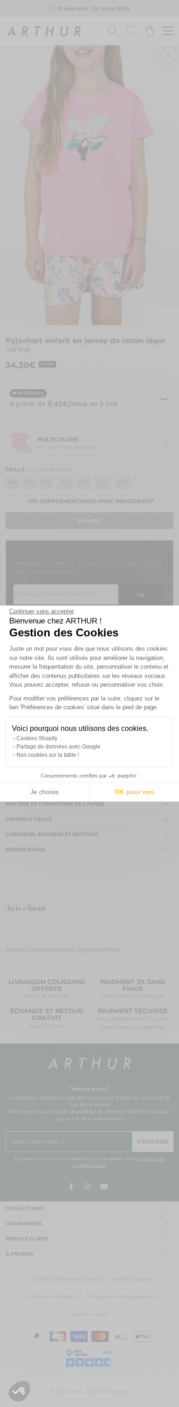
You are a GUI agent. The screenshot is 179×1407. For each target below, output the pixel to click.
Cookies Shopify (37, 738)
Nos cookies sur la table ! (48, 755)
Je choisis (44, 792)
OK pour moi (134, 792)
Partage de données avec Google (59, 746)
